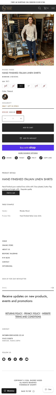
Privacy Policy (32, 313)
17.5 (36, 85)
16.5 (21, 85)
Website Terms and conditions (33, 315)
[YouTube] (27, 359)
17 (29, 85)
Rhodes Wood (8, 70)
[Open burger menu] (53, 8)
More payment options (28, 153)
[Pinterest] (15, 359)
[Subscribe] (52, 287)
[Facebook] (21, 359)
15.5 (5, 85)
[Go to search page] (39, 8)
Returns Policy (14, 313)
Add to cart (11, 193)
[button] (39, 8)
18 (44, 85)
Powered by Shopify (27, 385)
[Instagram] (4, 359)
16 (13, 85)
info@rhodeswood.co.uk (13, 335)
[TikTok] (9, 359)
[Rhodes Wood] (7, 8)
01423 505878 (7, 338)
